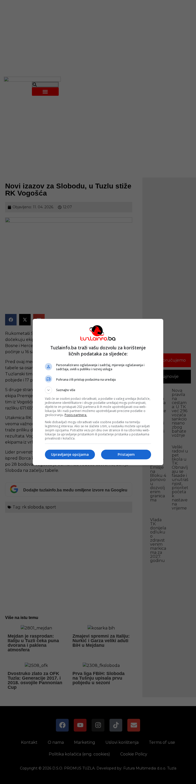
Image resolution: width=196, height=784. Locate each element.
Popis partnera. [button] (76, 415)
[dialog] (98, 392)
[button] (98, 390)
